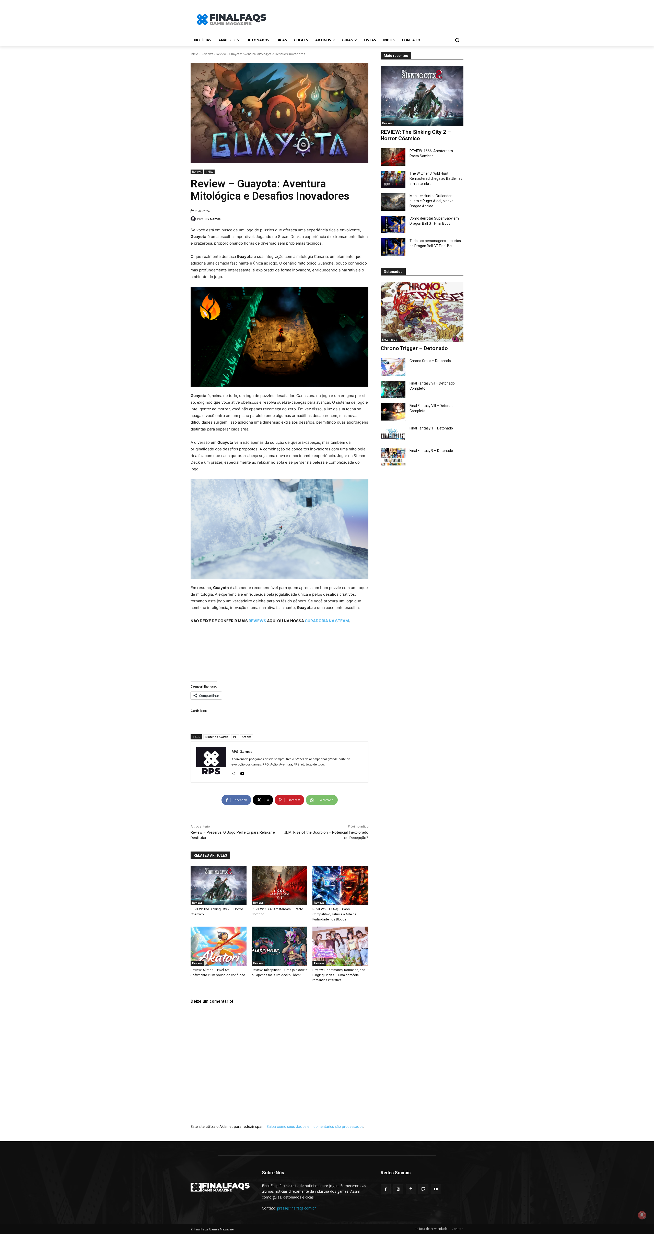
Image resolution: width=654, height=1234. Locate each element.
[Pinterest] (411, 1189)
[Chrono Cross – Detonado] (393, 367)
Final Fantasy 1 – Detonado (431, 428)
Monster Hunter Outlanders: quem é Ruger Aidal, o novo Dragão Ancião (432, 201)
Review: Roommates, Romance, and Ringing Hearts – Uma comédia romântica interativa (338, 975)
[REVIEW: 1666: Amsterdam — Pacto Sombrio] (393, 157)
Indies (209, 171)
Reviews (207, 54)
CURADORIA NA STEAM (327, 620)
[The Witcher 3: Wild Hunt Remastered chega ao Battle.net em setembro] (393, 179)
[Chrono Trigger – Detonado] (422, 312)
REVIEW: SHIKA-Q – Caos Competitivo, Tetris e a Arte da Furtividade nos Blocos (334, 914)
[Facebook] (386, 1189)
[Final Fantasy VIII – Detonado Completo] (393, 412)
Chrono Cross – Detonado (430, 361)
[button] (457, 40)
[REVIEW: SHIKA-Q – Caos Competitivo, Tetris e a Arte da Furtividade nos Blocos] (340, 885)
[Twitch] (423, 1189)
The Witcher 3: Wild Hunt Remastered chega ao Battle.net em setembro (436, 178)
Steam (246, 737)
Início (194, 54)
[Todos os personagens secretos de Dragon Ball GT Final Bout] (393, 247)
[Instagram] (233, 772)
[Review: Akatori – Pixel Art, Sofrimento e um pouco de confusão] (219, 946)
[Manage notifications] (642, 1215)
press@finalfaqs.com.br (296, 1208)
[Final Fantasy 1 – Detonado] (393, 434)
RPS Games (212, 219)
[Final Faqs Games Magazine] (231, 19)
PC (235, 737)
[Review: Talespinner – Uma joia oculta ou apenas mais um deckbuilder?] (280, 946)
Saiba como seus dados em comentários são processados (314, 1126)
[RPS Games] (194, 218)
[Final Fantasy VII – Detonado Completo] (393, 389)
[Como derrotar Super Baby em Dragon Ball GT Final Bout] (393, 224)
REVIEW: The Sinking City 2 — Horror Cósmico (416, 135)
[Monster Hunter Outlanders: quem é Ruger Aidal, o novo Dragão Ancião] (393, 202)
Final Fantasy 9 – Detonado (431, 451)
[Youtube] (242, 772)
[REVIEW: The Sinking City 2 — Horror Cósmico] (422, 96)
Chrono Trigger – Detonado (414, 348)
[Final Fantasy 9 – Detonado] (393, 456)
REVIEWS (257, 620)
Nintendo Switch (216, 737)
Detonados (389, 339)
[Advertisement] (368, 18)
